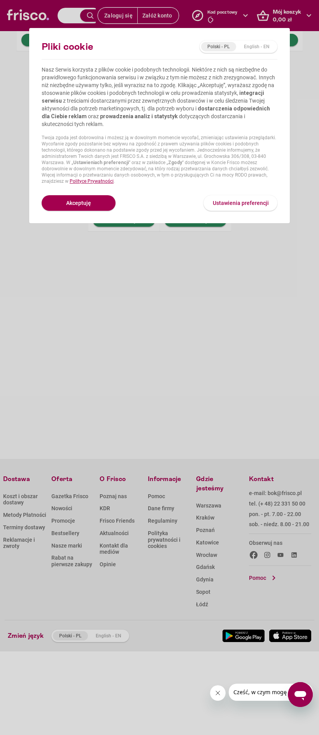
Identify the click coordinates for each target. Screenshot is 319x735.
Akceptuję (78, 203)
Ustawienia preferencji (241, 203)
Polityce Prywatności (92, 181)
